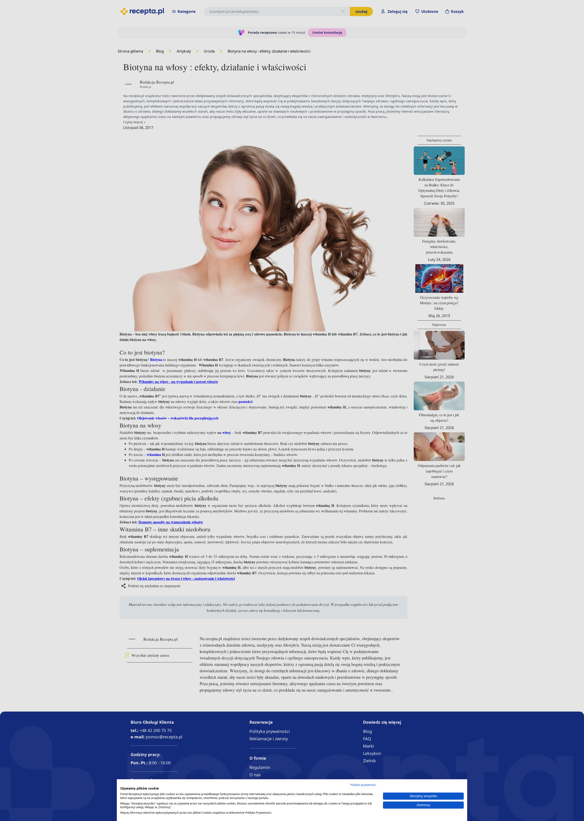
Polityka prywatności (363, 785)
